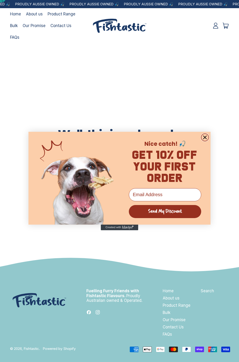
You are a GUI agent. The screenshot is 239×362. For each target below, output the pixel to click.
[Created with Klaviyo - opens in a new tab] (119, 227)
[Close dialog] (205, 137)
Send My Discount (165, 211)
